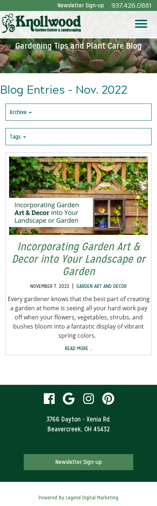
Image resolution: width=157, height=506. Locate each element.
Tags (15, 136)
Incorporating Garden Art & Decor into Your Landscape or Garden (78, 258)
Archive (18, 112)
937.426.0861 (131, 5)
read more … (78, 348)
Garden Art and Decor (101, 286)
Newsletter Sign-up (80, 5)
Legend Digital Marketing (92, 497)
